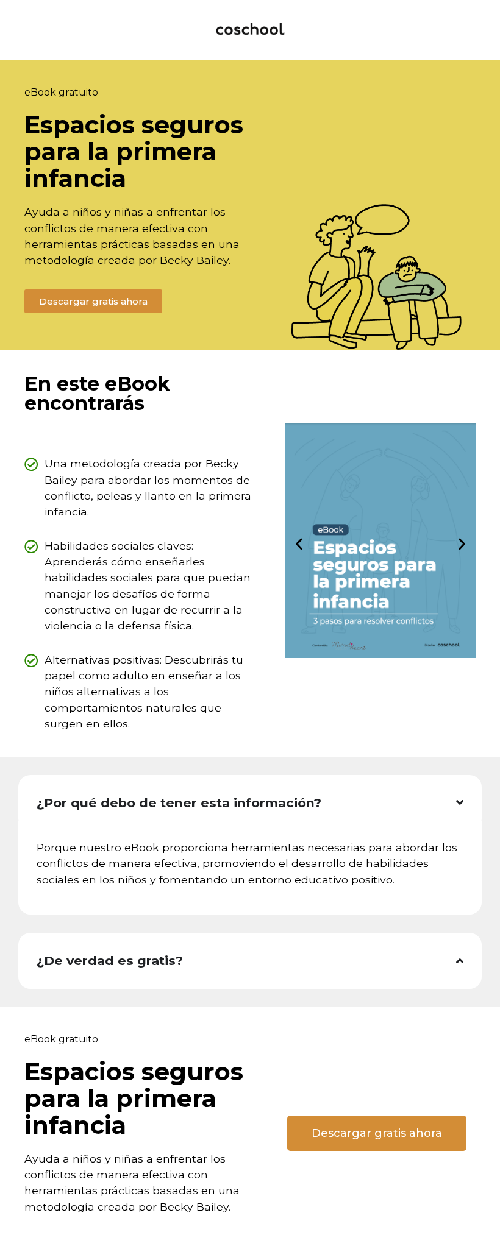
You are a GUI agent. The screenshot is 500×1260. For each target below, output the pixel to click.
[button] (299, 543)
